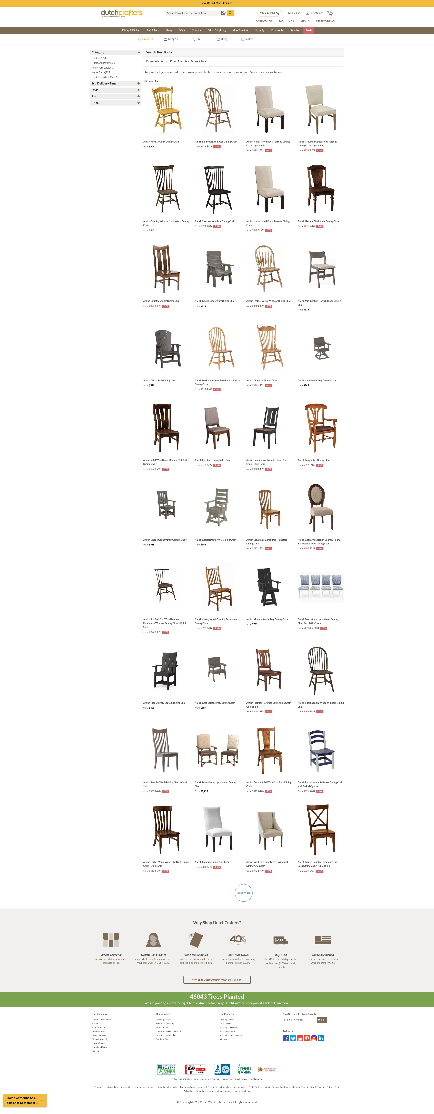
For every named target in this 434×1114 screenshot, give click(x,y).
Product (147, 39)
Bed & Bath (153, 30)
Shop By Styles (226, 1020)
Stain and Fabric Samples (231, 1035)
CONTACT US (264, 20)
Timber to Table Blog (165, 1024)
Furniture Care (162, 1039)
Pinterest (307, 1038)
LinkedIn (321, 1038)
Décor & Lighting (217, 30)
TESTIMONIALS (325, 20)
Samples (294, 30)
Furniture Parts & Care (104, 77)
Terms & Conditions (101, 1039)
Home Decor (101, 72)
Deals (309, 30)
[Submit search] (230, 13)
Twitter (293, 1038)
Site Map (224, 1039)
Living (169, 30)
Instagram (314, 1038)
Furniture (99, 58)
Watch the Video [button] (215, 980)
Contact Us (97, 1024)
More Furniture (240, 30)
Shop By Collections (229, 1027)
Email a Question (201, 1079)
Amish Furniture (103, 68)
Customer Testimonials (166, 1035)
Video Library (162, 1027)
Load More (244, 892)
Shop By (259, 30)
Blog (223, 39)
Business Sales (98, 1031)
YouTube (300, 1038)
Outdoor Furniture (104, 63)
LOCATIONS (286, 20)
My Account (316, 13)
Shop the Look (226, 1024)
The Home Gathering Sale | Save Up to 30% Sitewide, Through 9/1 (217, 3)
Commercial (277, 30)
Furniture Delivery (100, 1047)
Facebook (286, 1038)
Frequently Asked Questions (168, 1031)
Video (249, 39)
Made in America (99, 1035)
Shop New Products (228, 1031)
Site (198, 39)
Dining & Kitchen (131, 30)
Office (182, 30)
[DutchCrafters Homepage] (122, 13)
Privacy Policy (98, 1043)
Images (172, 39)
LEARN (305, 20)
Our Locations (98, 1027)
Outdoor (196, 30)
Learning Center (163, 1020)
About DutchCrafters (101, 1020)
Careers (95, 1051)
